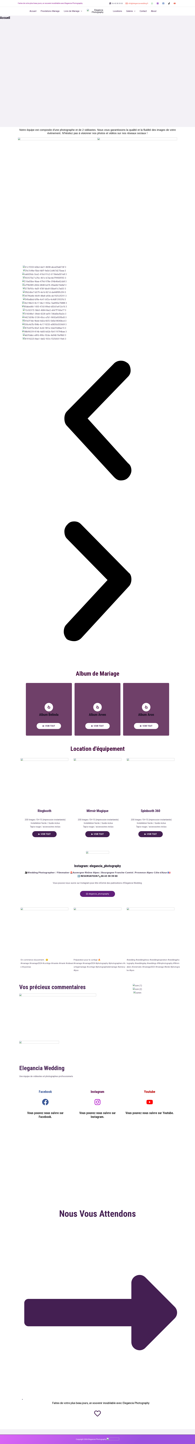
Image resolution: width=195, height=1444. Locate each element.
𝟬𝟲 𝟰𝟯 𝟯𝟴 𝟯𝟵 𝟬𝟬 (109, 876)
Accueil (33, 11)
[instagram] (158, 3)
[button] (80, 11)
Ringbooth (44, 811)
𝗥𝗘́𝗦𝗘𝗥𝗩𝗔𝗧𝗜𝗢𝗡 (89, 876)
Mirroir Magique (97, 811)
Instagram (97, 1092)
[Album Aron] (146, 707)
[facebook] (164, 3)
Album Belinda (49, 715)
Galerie (129, 11)
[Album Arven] (97, 707)
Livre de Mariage (71, 11)
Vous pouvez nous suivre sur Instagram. (97, 1115)
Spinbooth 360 (150, 811)
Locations (117, 11)
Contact (143, 11)
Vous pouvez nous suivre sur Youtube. (149, 1113)
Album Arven (97, 715)
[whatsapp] (152, 3)
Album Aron (146, 715)
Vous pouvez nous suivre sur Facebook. (45, 1115)
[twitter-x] (169, 3)
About (153, 11)
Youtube (149, 1092)
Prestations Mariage (50, 11)
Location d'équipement (97, 748)
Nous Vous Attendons (97, 1214)
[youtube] (175, 3)
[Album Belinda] (49, 707)
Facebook (45, 1092)
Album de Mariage (97, 673)
